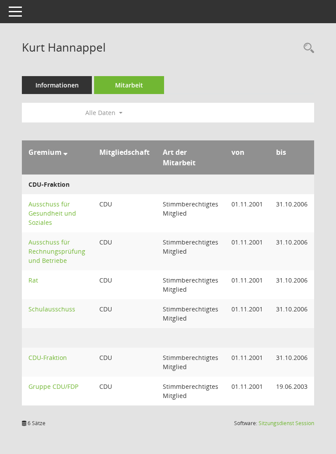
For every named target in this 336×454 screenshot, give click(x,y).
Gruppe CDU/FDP (53, 386)
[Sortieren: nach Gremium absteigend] (65, 152)
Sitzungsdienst (286, 423)
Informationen (57, 85)
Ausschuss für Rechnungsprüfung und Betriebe (56, 251)
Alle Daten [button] (101, 112)
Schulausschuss (51, 309)
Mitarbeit (129, 85)
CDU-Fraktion (47, 357)
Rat (33, 280)
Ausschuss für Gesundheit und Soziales (52, 213)
